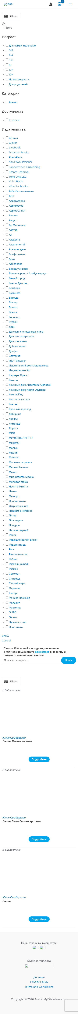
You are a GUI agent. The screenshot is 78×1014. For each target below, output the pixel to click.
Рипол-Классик (18, 554)
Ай (10, 234)
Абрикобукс (16, 205)
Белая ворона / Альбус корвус (27, 273)
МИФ (12, 433)
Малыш (13, 447)
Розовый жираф (19, 563)
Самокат (14, 573)
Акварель (14, 239)
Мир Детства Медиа (21, 476)
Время (13, 312)
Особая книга (17, 501)
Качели (13, 380)
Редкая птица (17, 544)
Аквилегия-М (17, 244)
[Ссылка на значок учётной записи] (50, 4)
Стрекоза (14, 588)
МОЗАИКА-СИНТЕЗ (21, 438)
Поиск (68, 660)
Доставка (39, 977)
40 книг (13, 137)
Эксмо (13, 617)
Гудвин (13, 321)
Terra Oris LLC (18, 176)
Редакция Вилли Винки (23, 539)
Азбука (13, 229)
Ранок (12, 534)
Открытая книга (18, 505)
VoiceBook (16, 181)
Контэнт (14, 404)
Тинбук (13, 593)
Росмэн (13, 568)
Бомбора (14, 287)
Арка (12, 259)
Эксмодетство (17, 622)
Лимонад (14, 423)
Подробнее (39, 759)
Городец (14, 317)
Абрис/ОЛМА (17, 210)
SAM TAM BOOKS (20, 162)
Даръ (12, 326)
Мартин (13, 452)
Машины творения (20, 462)
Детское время (18, 341)
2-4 (11, 55)
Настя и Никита (18, 486)
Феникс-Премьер (19, 597)
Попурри (14, 525)
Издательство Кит (20, 370)
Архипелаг (15, 263)
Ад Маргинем (17, 225)
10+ (11, 69)
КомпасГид (16, 394)
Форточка (15, 607)
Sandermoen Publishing (24, 166)
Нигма (13, 491)
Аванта (13, 215)
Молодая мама (18, 481)
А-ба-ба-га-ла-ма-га (21, 191)
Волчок (13, 307)
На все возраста (19, 79)
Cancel (6, 640)
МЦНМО (14, 442)
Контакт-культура (19, 399)
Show (5, 635)
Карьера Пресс (18, 375)
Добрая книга (17, 346)
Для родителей (18, 84)
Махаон (14, 457)
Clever (13, 142)
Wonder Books (18, 186)
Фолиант (14, 602)
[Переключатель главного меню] (70, 4)
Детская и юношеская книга (26, 331)
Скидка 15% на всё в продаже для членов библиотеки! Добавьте (31, 650)
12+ (11, 74)
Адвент (13, 102)
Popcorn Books (19, 152)
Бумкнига (14, 292)
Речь (12, 549)
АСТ (11, 196)
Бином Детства (18, 283)
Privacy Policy (39, 981)
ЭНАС (12, 612)
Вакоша (13, 297)
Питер (12, 515)
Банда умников (18, 268)
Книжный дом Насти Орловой (27, 389)
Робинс (13, 559)
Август (13, 220)
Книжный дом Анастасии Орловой (30, 384)
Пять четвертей (18, 530)
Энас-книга (16, 626)
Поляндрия (16, 520)
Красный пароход (20, 408)
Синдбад (14, 578)
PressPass (15, 157)
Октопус (14, 496)
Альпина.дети (17, 249)
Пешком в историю (20, 510)
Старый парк (17, 583)
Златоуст (14, 355)
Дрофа (13, 351)
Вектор (13, 302)
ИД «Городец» (17, 360)
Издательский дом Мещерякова (28, 365)
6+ (10, 65)
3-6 (11, 60)
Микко (12, 472)
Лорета (13, 428)
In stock (14, 120)
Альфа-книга (17, 254)
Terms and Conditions (39, 986)
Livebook (15, 147)
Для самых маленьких (22, 45)
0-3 (11, 50)
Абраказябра (17, 200)
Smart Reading (18, 171)
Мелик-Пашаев (18, 467)
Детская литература (21, 336)
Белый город (17, 278)
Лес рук (13, 418)
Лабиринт (15, 413)
